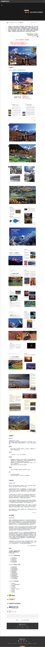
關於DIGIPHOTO (10, 643)
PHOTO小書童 (10, 22)
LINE (33, 22)
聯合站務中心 (35, 643)
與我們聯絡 (30, 643)
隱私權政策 (25, 643)
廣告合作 (15, 643)
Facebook (31, 22)
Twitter (35, 22)
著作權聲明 (20, 643)
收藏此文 (22, 22)
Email (37, 22)
